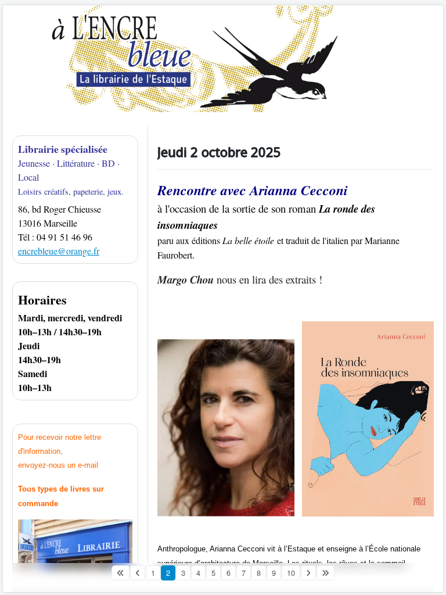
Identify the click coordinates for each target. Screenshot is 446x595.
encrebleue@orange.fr (58, 251)
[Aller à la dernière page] (325, 572)
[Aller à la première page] (121, 572)
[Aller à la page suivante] (308, 572)
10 (291, 572)
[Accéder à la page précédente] (137, 572)
